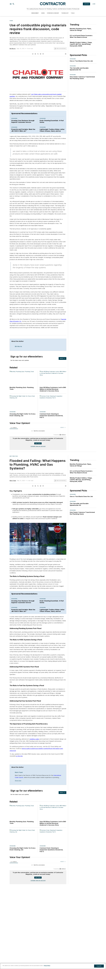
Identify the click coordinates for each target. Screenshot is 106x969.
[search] (13, 4)
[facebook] (32, 54)
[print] (65, 54)
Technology (65, 13)
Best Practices (14, 469)
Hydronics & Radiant (53, 13)
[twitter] (38, 54)
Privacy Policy (47, 965)
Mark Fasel (13, 494)
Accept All (99, 966)
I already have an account (38, 460)
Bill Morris (12, 48)
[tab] (14, 441)
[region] (38, 445)
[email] (43, 54)
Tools (72, 13)
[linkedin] (35, 54)
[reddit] (40, 54)
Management (35, 13)
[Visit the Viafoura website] (62, 448)
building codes (34, 761)
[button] (11, 4)
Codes (43, 13)
